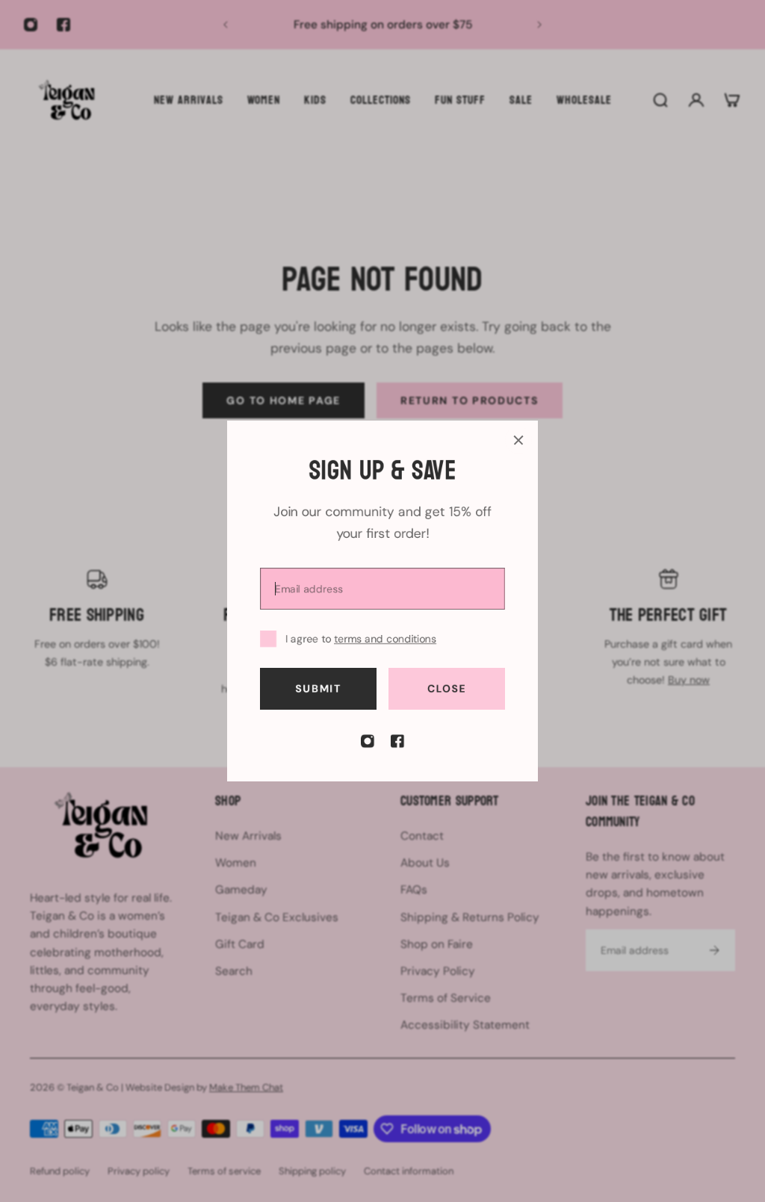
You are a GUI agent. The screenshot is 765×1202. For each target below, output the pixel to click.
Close (447, 689)
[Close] (518, 440)
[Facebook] (397, 741)
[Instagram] (367, 741)
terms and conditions (385, 638)
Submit (318, 689)
